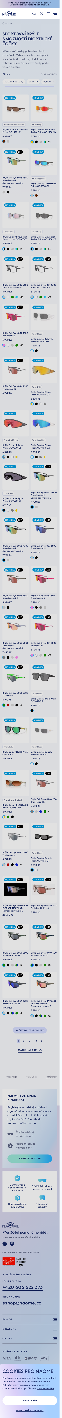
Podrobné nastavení (30, 1410)
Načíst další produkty (30, 1030)
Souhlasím (29, 1400)
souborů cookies (45, 1388)
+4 (49, 141)
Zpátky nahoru (27, 1050)
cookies (19, 1377)
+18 (21, 297)
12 (36, 1040)
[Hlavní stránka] (9, 13)
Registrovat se (30, 1158)
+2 (49, 811)
